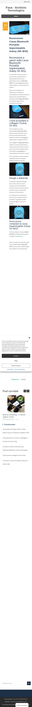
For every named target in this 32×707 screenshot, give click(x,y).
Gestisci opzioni (16, 365)
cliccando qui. (19, 236)
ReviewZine (8, 699)
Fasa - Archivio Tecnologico (16, 9)
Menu (26, 1)
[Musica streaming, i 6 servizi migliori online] (16, 403)
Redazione (15, 379)
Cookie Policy (10, 369)
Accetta (16, 356)
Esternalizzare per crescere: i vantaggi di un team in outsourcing (15, 439)
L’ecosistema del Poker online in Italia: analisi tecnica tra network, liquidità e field (16, 430)
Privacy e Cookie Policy (19, 369)
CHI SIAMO (5, 704)
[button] (29, 338)
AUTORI (12, 704)
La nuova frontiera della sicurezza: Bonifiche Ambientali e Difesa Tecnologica (15, 448)
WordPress (24, 699)
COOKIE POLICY (21, 701)
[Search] (29, 683)
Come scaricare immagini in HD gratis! (14, 455)
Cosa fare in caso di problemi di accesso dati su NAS (15, 462)
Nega (16, 360)
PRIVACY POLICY (10, 701)
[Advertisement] (19, 306)
